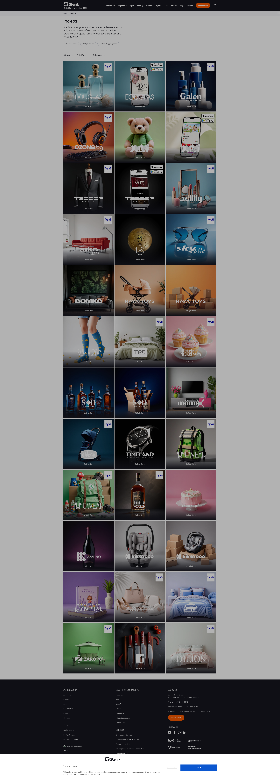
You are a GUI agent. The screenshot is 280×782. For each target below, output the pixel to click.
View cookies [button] (172, 768)
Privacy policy (96, 774)
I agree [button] (198, 768)
